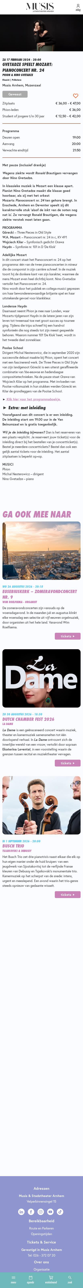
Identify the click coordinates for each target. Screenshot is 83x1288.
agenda (30, 1282)
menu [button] (13, 1282)
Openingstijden (41, 1234)
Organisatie (42, 1269)
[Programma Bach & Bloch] (6, 399)
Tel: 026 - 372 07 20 (41, 1255)
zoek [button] (70, 1282)
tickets (66, 636)
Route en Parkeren (41, 1228)
